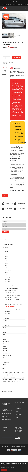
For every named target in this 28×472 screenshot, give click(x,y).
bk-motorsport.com (7, 419)
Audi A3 (6, 253)
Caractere (5, 374)
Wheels (4, 364)
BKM (6, 63)
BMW (4, 327)
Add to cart (16, 57)
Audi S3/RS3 (7, 279)
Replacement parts (7, 353)
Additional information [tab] (4, 71)
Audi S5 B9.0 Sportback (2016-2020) (14, 304)
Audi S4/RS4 (7, 281)
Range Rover (6, 350)
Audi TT (6, 320)
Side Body (5, 384)
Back (5, 195)
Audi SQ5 (7, 318)
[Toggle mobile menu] (25, 8)
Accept (4, 469)
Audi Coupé (7, 267)
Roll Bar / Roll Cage (7, 355)
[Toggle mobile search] (22, 8)
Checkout (5, 433)
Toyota (4, 360)
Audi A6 (6, 260)
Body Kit (22, 372)
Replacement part (11, 381)
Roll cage (18, 381)
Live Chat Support (7, 413)
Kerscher (23, 377)
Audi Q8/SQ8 (7, 277)
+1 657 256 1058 (6, 414)
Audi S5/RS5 (7, 284)
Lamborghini (6, 341)
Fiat (4, 334)
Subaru (4, 357)
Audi (4, 249)
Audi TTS (6, 325)
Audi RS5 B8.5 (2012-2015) (12, 285)
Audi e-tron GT (8, 270)
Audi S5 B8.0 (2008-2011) (11, 292)
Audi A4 (6, 256)
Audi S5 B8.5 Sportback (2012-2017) (14, 299)
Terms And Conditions (11, 447)
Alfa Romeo (5, 247)
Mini (4, 343)
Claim (4, 436)
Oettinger (10, 379)
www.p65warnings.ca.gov (20, 142)
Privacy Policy (19, 447)
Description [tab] (4, 67)
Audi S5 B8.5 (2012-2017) (11, 297)
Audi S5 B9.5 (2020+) (10, 306)
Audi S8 (6, 316)
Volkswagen (6, 362)
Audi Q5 (6, 272)
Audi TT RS (7, 323)
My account (5, 427)
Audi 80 (6, 251)
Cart (4, 430)
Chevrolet (5, 329)
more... (22, 190)
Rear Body (5, 381)
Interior (18, 377)
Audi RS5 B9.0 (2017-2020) (12, 288)
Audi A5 (6, 258)
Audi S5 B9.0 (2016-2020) (11, 302)
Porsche (5, 348)
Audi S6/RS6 (7, 311)
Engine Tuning (20, 374)
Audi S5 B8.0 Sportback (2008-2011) (14, 295)
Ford (4, 336)
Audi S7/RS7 (7, 313)
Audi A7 (6, 263)
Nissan (4, 346)
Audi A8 (6, 265)
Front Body (13, 377)
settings (12, 467)
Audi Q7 (6, 274)
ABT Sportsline (5, 372)
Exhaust (4, 377)
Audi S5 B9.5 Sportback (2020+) (13, 309)
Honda (4, 339)
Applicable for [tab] (5, 74)
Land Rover (5, 379)
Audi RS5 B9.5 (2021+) (11, 290)
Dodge (4, 332)
